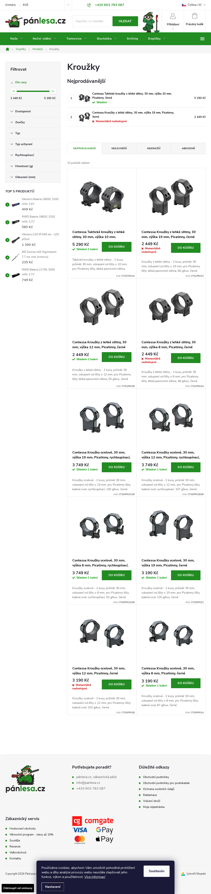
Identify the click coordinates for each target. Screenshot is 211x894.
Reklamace (150, 795)
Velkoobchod (17, 852)
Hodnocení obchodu (22, 828)
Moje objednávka (153, 807)
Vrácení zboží (151, 801)
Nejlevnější (119, 148)
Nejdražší (153, 148)
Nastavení (52, 887)
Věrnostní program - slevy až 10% (31, 834)
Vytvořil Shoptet (196, 874)
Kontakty (10, 5)
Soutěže (14, 840)
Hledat (125, 21)
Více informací (94, 877)
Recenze (14, 846)
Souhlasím (156, 871)
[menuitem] (16, 38)
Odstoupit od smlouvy (17, 888)
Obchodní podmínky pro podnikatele (166, 783)
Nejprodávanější (84, 148)
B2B (25, 5)
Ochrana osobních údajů (158, 789)
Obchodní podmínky (156, 777)
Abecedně (188, 148)
